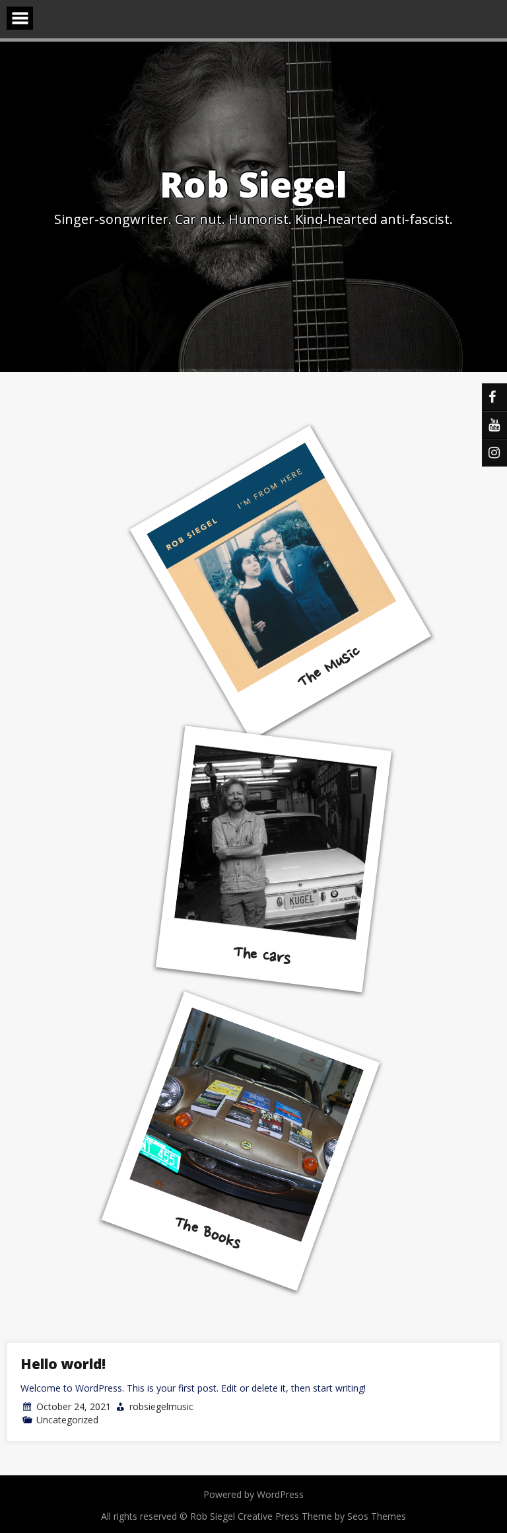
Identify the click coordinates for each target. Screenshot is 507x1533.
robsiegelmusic (161, 1406)
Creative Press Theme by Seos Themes (322, 1516)
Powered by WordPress (253, 1494)
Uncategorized (67, 1419)
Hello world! (63, 1364)
